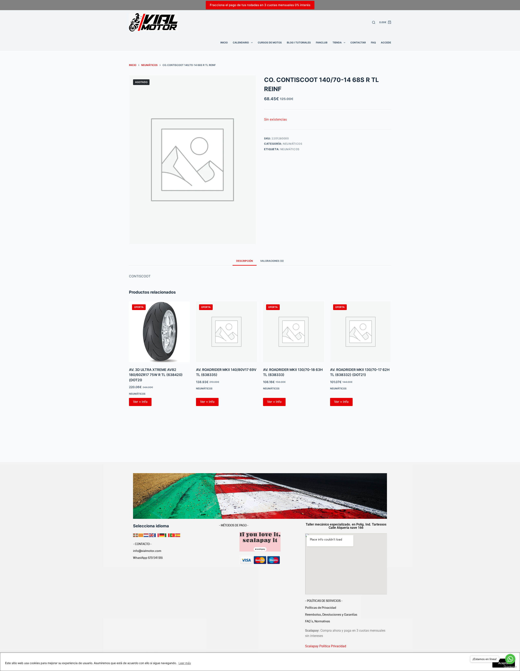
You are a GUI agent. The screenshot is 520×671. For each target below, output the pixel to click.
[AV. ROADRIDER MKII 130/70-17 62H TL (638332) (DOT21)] (360, 331)
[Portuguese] (172, 535)
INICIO (224, 42)
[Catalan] (141, 535)
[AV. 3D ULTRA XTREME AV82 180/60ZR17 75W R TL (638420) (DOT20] (159, 331)
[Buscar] (373, 22)
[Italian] (167, 535)
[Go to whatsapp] (510, 659)
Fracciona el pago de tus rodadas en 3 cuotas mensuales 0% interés (260, 5)
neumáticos (290, 149)
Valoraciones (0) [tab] (272, 260)
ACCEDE (386, 42)
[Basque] (135, 535)
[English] (151, 535)
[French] (156, 535)
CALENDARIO (241, 42)
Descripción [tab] (244, 260)
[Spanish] (178, 535)
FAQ (373, 42)
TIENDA (337, 42)
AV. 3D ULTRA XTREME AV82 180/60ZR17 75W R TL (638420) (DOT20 (156, 375)
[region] (260, 662)
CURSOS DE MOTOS (270, 42)
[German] (162, 535)
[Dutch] (146, 535)
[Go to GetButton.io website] (510, 667)
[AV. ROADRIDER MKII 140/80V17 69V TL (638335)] (226, 331)
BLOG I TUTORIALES (299, 42)
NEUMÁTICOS (292, 143)
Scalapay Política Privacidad (325, 646)
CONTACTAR (358, 42)
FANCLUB (321, 42)
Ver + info (140, 402)
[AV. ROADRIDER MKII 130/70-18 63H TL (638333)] (293, 331)
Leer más (185, 663)
